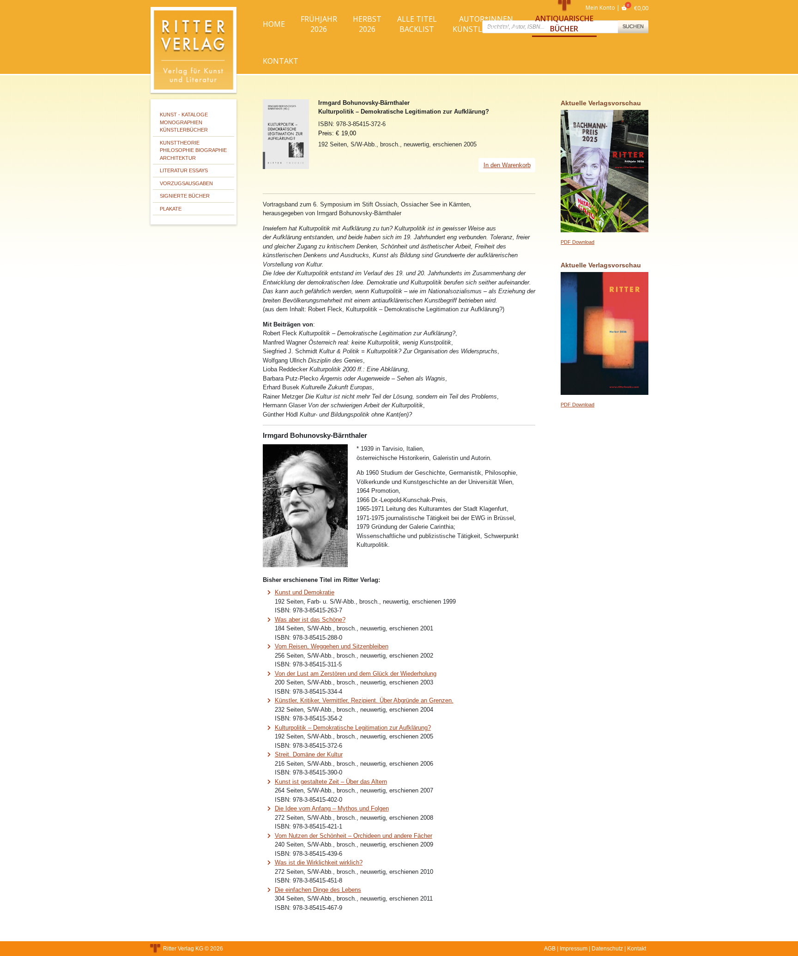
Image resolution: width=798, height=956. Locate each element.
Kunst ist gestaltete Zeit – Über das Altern (331, 781)
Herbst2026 (367, 24)
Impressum (573, 948)
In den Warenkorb (507, 165)
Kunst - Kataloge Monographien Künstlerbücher (184, 122)
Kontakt (280, 61)
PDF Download (577, 242)
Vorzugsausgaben (186, 183)
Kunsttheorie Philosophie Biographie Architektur (193, 150)
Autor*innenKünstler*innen (486, 24)
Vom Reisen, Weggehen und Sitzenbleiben (331, 646)
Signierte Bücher (185, 196)
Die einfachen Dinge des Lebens (318, 889)
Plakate (170, 209)
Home (274, 24)
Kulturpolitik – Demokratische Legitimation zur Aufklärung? (353, 727)
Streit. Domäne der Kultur (309, 754)
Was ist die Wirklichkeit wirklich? (319, 862)
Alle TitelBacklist (417, 24)
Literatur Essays (184, 170)
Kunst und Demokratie (304, 592)
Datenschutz (607, 948)
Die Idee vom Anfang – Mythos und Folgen (332, 808)
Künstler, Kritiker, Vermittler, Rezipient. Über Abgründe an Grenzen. (364, 700)
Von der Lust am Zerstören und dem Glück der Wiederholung (355, 673)
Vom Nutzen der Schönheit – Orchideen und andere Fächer (353, 835)
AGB (550, 948)
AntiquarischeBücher (564, 23)
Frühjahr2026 (319, 24)
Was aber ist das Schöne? (310, 619)
